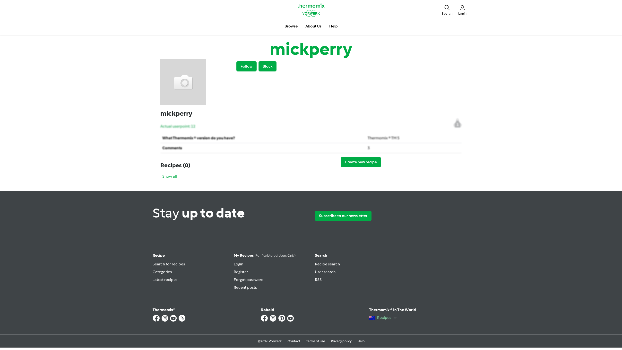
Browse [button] (291, 26)
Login (238, 264)
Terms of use (315, 341)
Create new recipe (361, 162)
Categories (162, 272)
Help (361, 341)
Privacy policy (341, 341)
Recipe (159, 255)
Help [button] (333, 26)
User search (325, 272)
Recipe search (327, 264)
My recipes (264, 255)
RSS (318, 279)
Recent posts (245, 287)
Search (321, 255)
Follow (246, 66)
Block (267, 66)
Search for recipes (169, 264)
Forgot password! (249, 279)
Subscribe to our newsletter (343, 215)
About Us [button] (313, 26)
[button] (447, 9)
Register (241, 272)
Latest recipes (165, 279)
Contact (293, 341)
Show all (169, 176)
